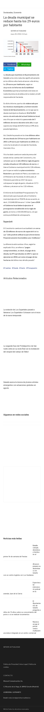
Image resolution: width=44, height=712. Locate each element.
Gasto (22, 268)
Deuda (15, 268)
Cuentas (8, 268)
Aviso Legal (23, 664)
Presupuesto (32, 268)
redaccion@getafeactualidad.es (19, 698)
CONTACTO (8, 675)
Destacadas (8, 12)
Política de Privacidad (10, 664)
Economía (17, 12)
